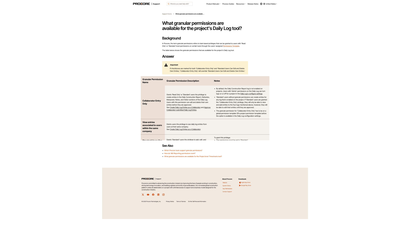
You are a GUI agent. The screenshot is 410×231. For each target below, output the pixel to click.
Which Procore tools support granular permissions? (183, 150)
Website (225, 182)
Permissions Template (231, 46)
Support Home (167, 14)
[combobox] (180, 4)
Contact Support (227, 191)
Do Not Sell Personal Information (197, 201)
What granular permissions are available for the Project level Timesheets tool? (193, 156)
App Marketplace (227, 188)
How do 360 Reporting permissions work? (179, 153)
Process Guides (228, 4)
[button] (213, 4)
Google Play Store (246, 185)
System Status (227, 185)
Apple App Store (245, 182)
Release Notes (253, 4)
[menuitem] (213, 4)
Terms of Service (181, 201)
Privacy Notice (170, 201)
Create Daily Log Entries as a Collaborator (185, 107)
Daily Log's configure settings (251, 94)
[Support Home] (149, 3)
